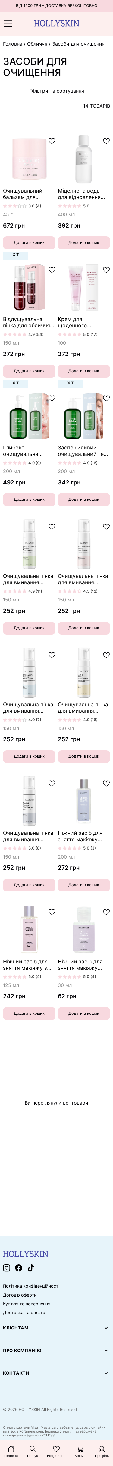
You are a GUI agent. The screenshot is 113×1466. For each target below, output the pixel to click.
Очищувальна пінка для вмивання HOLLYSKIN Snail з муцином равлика (83, 707)
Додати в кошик (29, 242)
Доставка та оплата (24, 1312)
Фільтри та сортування (56, 90)
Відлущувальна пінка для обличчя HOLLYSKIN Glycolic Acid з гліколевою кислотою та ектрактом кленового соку (28, 322)
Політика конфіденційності (31, 1286)
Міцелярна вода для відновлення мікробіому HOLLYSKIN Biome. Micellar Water (81, 194)
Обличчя (37, 44)
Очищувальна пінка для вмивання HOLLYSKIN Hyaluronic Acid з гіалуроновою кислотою (83, 579)
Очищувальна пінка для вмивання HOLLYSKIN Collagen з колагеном (28, 707)
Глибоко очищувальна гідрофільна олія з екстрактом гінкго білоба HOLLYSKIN (26, 450)
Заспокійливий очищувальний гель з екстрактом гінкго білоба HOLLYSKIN (84, 450)
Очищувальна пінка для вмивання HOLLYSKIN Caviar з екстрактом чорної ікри (28, 836)
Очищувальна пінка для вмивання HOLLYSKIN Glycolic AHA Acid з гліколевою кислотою (28, 579)
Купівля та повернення (26, 1303)
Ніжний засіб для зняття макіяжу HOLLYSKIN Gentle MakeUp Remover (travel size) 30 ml (81, 964)
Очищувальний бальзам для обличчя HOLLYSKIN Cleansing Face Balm (29, 194)
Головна (12, 44)
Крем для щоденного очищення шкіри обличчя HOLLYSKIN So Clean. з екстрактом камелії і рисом (84, 322)
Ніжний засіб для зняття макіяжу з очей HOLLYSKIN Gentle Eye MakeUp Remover (27, 964)
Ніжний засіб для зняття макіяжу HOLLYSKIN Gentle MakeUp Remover (81, 836)
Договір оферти (20, 1295)
